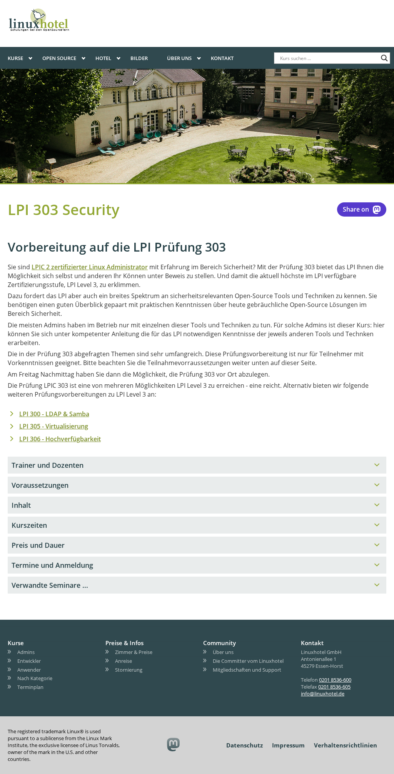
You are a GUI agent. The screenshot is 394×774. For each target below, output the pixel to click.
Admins (26, 652)
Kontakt (222, 58)
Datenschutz (244, 745)
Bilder (139, 58)
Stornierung (128, 669)
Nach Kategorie (34, 678)
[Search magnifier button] (384, 58)
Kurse (15, 58)
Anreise (123, 660)
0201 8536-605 (334, 686)
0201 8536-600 (335, 679)
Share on (356, 209)
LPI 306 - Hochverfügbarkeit (60, 439)
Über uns (179, 58)
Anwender (29, 669)
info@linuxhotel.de (322, 693)
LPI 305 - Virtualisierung (53, 426)
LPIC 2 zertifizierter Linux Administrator (90, 267)
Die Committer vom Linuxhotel (248, 660)
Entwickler (29, 660)
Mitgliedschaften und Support (247, 669)
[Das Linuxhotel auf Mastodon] (173, 744)
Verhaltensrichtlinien (345, 745)
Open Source (59, 58)
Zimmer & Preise (133, 652)
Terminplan (30, 687)
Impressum (288, 745)
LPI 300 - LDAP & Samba (54, 414)
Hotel (103, 58)
